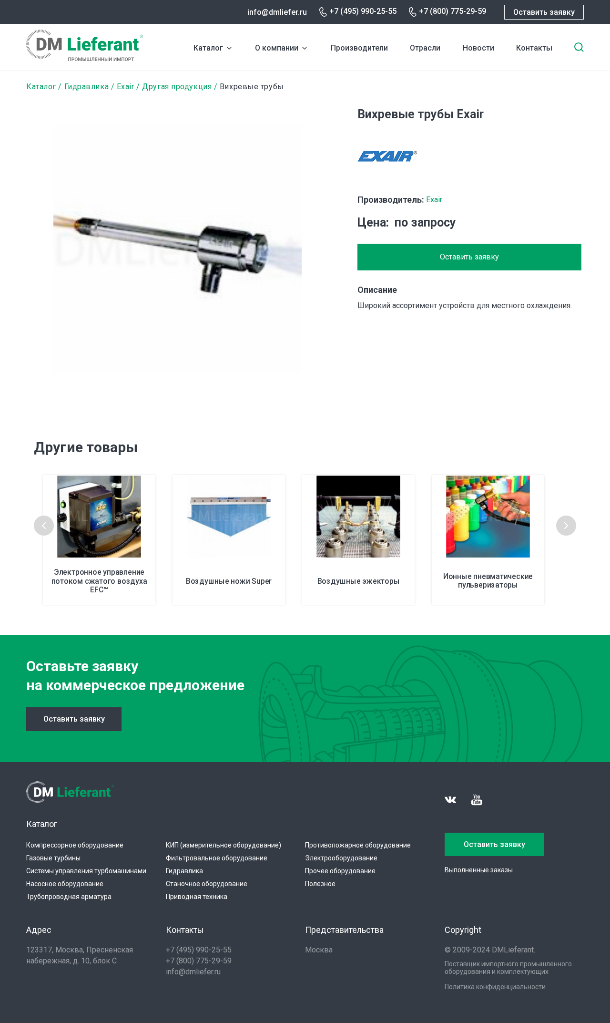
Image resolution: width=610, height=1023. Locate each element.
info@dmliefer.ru (277, 12)
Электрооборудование (341, 858)
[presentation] (44, 526)
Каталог (208, 47)
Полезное (320, 884)
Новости (478, 47)
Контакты (534, 47)
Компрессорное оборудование (74, 845)
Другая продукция (177, 86)
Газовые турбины (53, 858)
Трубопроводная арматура (69, 896)
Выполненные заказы (479, 870)
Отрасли (425, 47)
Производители (359, 47)
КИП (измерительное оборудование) (223, 845)
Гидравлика (86, 86)
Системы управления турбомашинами (86, 871)
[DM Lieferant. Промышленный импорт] (84, 58)
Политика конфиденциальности (495, 987)
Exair (125, 86)
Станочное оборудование (206, 884)
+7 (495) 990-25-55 (362, 11)
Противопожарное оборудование (358, 845)
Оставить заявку (544, 12)
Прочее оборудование (340, 871)
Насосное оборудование (64, 884)
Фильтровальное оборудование (216, 858)
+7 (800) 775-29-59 (452, 11)
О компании (276, 47)
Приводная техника (196, 896)
